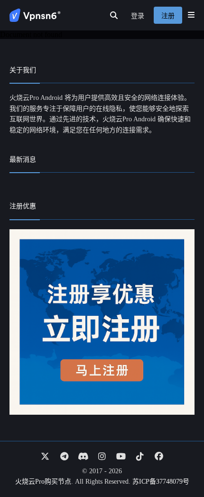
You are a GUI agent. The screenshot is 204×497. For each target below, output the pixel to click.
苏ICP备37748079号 (160, 481)
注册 (168, 15)
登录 (137, 15)
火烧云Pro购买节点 (43, 481)
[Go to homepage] (35, 15)
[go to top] (178, 462)
